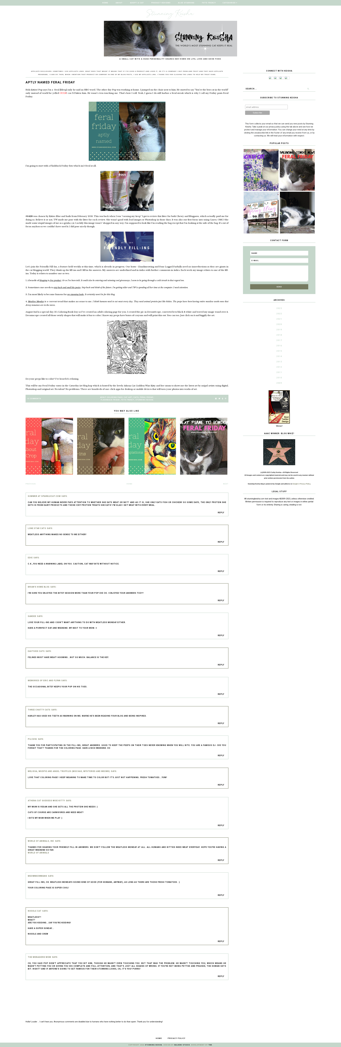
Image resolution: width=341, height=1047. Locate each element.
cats (136, 397)
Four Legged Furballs (170, 266)
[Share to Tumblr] (222, 398)
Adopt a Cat (137, 3)
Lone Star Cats (37, 528)
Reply (221, 512)
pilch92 (32, 739)
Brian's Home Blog (39, 587)
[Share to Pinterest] (225, 398)
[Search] (308, 88)
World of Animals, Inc (41, 841)
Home (105, 3)
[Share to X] (219, 398)
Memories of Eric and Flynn (44, 680)
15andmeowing (146, 266)
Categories (229, 3)
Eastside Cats (36, 651)
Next (225, 484)
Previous (31, 484)
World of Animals (38, 853)
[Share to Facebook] (216, 398)
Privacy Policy (176, 1038)
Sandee (32, 616)
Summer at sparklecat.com (44, 496)
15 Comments (34, 399)
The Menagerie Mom (39, 957)
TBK (210, 1045)
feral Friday (146, 397)
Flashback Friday (110, 400)
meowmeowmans (37, 876)
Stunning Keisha (144, 400)
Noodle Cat (34, 911)
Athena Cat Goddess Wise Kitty (140, 385)
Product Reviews (160, 3)
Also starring (186, 3)
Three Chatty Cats (39, 710)
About (119, 3)
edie (30, 558)
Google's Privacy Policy (301, 484)
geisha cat (69, 223)
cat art (128, 397)
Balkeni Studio (182, 1045)
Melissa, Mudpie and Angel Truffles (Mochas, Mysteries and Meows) (69, 771)
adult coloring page (111, 397)
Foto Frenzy (209, 3)
